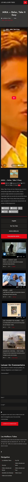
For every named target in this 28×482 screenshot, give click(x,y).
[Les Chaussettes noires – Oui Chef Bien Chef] (14, 310)
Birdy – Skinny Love (10, 260)
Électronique (14, 357)
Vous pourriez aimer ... (14, 236)
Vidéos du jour (18, 473)
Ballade (13, 266)
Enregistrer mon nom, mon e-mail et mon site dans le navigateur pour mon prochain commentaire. (12, 417)
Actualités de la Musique (7, 473)
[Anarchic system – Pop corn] (14, 340)
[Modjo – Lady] (14, 279)
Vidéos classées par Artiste (6, 469)
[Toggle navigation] (25, 2)
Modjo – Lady (8, 290)
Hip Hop (14, 296)
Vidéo (15, 18)
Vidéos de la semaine (7, 475)
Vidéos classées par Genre (20, 464)
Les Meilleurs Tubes (8, 2)
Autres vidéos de (14, 231)
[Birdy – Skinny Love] (14, 249)
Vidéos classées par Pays (20, 469)
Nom (2, 397)
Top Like (4, 465)
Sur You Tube (14, 226)
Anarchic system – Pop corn (13, 351)
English (14, 221)
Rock (13, 327)
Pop (19, 183)
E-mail (3, 404)
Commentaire (5, 373)
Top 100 (17, 460)
